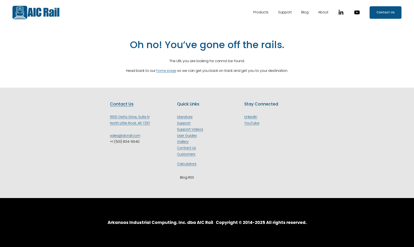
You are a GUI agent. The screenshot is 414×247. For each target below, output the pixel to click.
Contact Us (385, 12)
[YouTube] (357, 12)
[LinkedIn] (340, 12)
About (323, 12)
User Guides (187, 135)
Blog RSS (187, 177)
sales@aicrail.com (125, 135)
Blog (305, 12)
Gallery (183, 141)
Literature (185, 116)
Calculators (186, 163)
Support (184, 123)
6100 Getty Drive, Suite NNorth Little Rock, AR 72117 (130, 120)
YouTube (251, 123)
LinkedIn (250, 116)
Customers (186, 154)
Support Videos (190, 129)
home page (166, 70)
